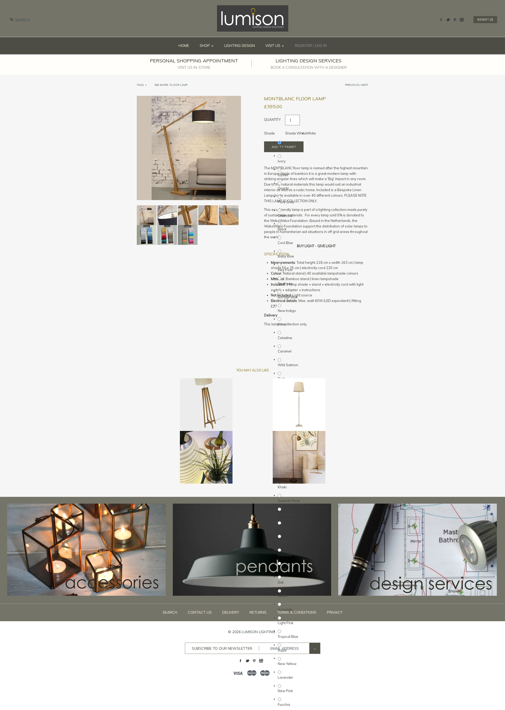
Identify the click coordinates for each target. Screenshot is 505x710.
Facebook (441, 20)
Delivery (230, 612)
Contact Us (200, 612)
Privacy (334, 612)
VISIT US (274, 45)
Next (364, 85)
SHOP (207, 45)
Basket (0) (485, 19)
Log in (321, 45)
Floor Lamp (179, 85)
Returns (258, 612)
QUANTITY (272, 119)
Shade (269, 133)
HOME (184, 45)
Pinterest (455, 20)
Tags (142, 85)
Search (170, 612)
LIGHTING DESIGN (239, 45)
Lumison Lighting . (259, 631)
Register (303, 45)
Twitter (448, 20)
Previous (352, 85)
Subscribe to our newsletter (222, 648)
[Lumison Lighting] (252, 8)
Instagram (461, 20)
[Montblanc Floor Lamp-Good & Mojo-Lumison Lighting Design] (189, 98)
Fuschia (284, 704)
